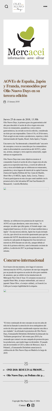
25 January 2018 (13, 102)
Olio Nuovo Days (10, 122)
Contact (22, 405)
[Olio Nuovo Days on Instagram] (32, 405)
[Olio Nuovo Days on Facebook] (28, 405)
